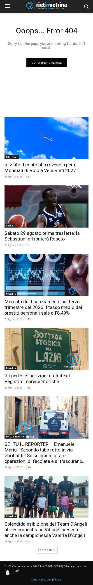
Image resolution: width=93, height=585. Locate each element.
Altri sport (12, 157)
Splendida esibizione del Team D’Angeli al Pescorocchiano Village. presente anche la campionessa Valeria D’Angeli (46, 529)
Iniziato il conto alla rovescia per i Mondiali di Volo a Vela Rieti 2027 (40, 167)
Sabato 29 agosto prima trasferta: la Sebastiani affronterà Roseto (42, 236)
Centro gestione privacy (46, 579)
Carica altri (45, 550)
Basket (10, 225)
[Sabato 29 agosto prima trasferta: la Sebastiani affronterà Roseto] (46, 206)
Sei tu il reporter (15, 436)
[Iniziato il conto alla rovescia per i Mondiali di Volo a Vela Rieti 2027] (46, 138)
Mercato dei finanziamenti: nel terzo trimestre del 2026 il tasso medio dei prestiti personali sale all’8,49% (43, 307)
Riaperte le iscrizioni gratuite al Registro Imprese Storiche (37, 378)
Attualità (11, 294)
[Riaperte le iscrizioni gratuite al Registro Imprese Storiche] (46, 349)
